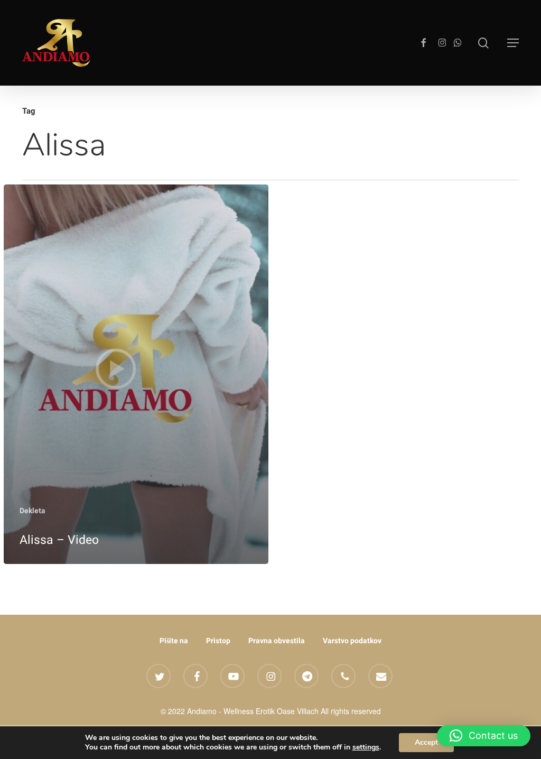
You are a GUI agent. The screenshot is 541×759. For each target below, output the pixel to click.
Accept (426, 742)
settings (365, 747)
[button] (513, 43)
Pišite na (174, 640)
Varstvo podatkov (352, 640)
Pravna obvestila (276, 640)
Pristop (218, 640)
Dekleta (32, 510)
